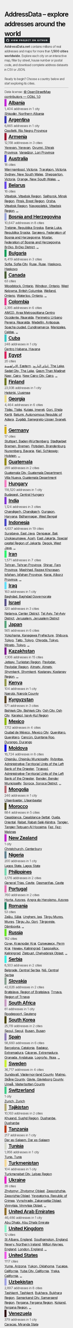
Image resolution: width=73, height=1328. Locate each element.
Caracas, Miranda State (21, 1324)
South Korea (22, 1020)
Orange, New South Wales (36, 179)
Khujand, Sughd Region (21, 1118)
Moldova (18, 748)
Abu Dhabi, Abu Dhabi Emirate (26, 1222)
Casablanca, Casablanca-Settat (27, 817)
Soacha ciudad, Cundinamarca (26, 327)
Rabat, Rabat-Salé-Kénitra (36, 822)
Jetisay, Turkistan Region (22, 662)
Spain (15, 1037)
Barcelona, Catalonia (19, 1048)
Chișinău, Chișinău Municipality (26, 759)
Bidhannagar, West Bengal (38, 516)
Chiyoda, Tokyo (46, 640)
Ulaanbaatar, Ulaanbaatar (23, 800)
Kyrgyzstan (21, 699)
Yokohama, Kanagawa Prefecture (29, 635)
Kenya (15, 682)
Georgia (17, 399)
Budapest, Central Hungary (24, 495)
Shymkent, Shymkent (20, 672)
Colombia (19, 302)
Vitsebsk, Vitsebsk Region (22, 196)
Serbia (15, 959)
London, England (30, 1249)
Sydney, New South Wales (23, 174)
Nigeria (16, 855)
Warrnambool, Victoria (20, 169)
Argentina (19, 120)
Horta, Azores (14, 900)
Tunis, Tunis (13, 1157)
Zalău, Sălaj (12, 917)
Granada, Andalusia (18, 1057)
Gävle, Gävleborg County (45, 1079)
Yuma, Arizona (15, 1266)
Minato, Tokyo (15, 645)
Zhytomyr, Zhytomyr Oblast (24, 1191)
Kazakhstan (22, 651)
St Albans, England (18, 1239)
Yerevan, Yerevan (17, 148)
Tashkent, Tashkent (18, 1293)
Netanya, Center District (21, 613)
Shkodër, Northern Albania (24, 114)
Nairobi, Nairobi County (21, 693)
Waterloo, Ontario (30, 296)
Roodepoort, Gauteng (20, 1014)
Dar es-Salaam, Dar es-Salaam (27, 1140)
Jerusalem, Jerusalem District (37, 618)
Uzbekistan (21, 1282)
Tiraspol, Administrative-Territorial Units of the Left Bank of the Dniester (34, 773)
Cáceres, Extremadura (41, 1053)
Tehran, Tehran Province (22, 565)
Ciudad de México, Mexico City (26, 732)
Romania (18, 906)
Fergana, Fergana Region (34, 1303)
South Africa (22, 1003)
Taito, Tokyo (24, 640)
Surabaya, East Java (19, 533)
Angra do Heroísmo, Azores (47, 900)
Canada (17, 275)
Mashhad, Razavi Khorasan (39, 570)
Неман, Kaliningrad (26, 948)
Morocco (18, 806)
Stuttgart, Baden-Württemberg (26, 441)
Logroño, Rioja (45, 1057)
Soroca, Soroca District (40, 783)
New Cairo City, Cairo (38, 376)
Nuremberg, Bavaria (19, 451)
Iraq (13, 585)
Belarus (17, 185)
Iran (13, 554)
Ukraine (17, 1180)
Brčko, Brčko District (19, 247)
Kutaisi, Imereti (34, 410)
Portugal (18, 889)
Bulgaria (17, 253)
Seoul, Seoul (13, 1031)
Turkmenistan (24, 1163)
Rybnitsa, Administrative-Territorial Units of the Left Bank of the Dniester (34, 764)
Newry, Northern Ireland (22, 1244)
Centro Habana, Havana (22, 349)
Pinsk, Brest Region (30, 201)
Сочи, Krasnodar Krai (20, 943)
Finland (16, 382)
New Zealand (23, 838)
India (14, 500)
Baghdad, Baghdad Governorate (27, 596)
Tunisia (16, 1146)
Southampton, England (50, 1239)
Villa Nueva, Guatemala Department (30, 478)
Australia (18, 158)
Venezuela (20, 1313)
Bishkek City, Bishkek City (22, 710)
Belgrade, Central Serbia (22, 970)
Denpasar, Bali (46, 533)
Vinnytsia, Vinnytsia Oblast (23, 1205)
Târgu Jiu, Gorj (27, 922)
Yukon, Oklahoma (41, 1266)
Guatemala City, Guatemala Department (33, 473)
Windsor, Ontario (47, 286)
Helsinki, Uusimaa (17, 393)
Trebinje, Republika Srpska (24, 228)
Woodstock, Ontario (18, 286)
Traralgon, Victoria (52, 169)
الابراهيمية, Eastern (17, 366)
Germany (19, 430)
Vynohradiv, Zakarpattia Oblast (38, 1201)
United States (23, 1255)
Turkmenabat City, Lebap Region (28, 1174)
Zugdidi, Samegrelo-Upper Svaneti (41, 419)
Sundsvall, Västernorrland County (29, 1074)
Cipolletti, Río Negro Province (25, 131)
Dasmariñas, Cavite (50, 883)
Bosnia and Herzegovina (35, 217)
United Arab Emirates (32, 1211)
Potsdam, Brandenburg (48, 446)
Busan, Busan (35, 1031)
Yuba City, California (34, 1271)
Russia (16, 932)
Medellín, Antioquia (45, 322)
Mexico (16, 721)
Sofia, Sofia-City (16, 264)
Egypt (15, 355)
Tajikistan (19, 1107)
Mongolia (19, 789)
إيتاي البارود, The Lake (48, 366)
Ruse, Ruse (37, 264)
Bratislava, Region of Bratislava (26, 992)
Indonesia (19, 522)
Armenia (18, 137)
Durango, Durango (18, 742)
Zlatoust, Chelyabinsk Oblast (42, 953)
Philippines (20, 872)
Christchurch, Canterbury (23, 849)
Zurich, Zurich (14, 1101)
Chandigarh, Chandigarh (22, 512)
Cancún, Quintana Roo (37, 737)
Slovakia (18, 981)
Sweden (17, 1063)
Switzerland (21, 1090)
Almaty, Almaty (41, 667)
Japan (15, 624)
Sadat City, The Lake (19, 371)
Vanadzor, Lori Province (36, 152)
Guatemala (20, 462)
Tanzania (18, 1129)
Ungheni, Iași (32, 917)
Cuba (14, 338)
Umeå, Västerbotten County (24, 1084)
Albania (17, 103)
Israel (14, 602)
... (59, 179)
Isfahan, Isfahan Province (23, 575)
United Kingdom (26, 1228)
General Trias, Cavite (19, 883)
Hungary (18, 483)
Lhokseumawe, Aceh (19, 538)
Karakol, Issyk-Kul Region (29, 715)
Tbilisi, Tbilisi (13, 410)
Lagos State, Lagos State (22, 866)
